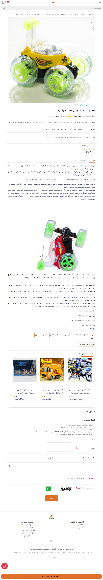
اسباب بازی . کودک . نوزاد (64, 14)
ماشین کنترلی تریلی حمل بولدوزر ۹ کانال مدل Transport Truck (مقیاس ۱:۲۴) (79, 392)
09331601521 (51, 557)
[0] (6, 2)
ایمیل (92, 448)
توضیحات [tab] (92, 160)
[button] (13, 381)
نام (93, 439)
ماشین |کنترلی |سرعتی (48, 14)
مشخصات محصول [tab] (79, 160)
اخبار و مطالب (76, 525)
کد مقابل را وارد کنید (86, 488)
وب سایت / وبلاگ (87, 457)
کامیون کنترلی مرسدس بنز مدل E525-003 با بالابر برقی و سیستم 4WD (53, 392)
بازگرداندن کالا (26, 535)
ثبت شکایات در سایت (26, 530)
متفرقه (76, 105)
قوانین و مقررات (25, 533)
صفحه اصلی (90, 14)
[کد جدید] (48, 489)
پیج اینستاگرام (77, 527)
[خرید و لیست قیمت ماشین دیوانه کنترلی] (51, 516)
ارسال (51, 498)
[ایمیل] (51, 541)
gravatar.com (58, 432)
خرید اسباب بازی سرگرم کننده (84, 335)
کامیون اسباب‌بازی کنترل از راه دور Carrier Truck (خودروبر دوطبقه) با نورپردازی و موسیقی (25, 392)
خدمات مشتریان (26, 522)
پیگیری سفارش (26, 527)
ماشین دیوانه (67, 335)
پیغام (92, 466)
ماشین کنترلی (54, 335)
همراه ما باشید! (76, 522)
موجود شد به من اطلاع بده (51, 576)
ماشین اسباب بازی (41, 335)
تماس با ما (26, 525)
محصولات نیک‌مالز (79, 14)
